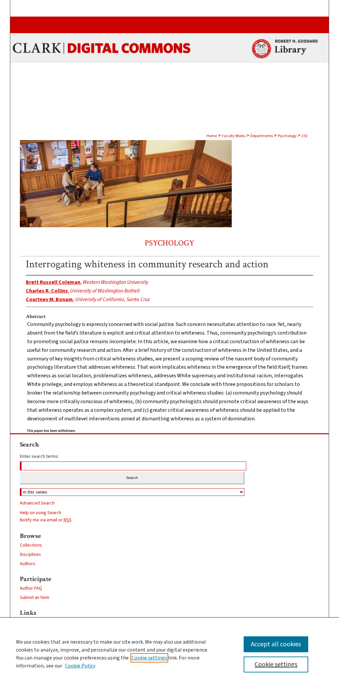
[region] (169, 653)
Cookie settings (149, 658)
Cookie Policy (80, 665)
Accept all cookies (276, 644)
